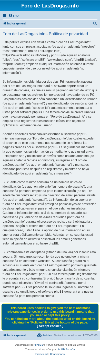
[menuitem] (13, 16)
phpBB (39, 344)
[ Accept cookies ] (50, 326)
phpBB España (66, 349)
